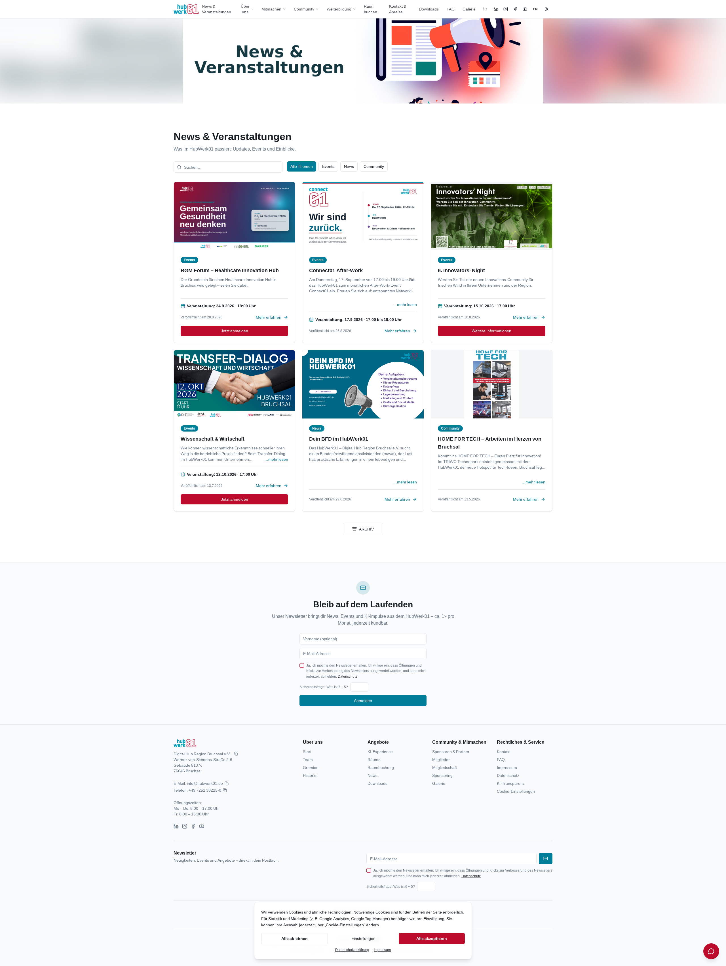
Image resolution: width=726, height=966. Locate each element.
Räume (374, 759)
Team (308, 759)
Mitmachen (271, 9)
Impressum (507, 767)
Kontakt (503, 751)
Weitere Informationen (491, 331)
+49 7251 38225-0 (205, 790)
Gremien (310, 767)
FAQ (451, 9)
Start (307, 751)
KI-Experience (380, 751)
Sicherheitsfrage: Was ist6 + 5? (390, 886)
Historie (309, 775)
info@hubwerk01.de (205, 783)
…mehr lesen (405, 304)
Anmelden (363, 700)
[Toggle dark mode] (546, 9)
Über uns (245, 9)
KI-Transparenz (511, 783)
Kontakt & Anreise (397, 9)
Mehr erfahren (268, 317)
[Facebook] (515, 9)
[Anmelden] (545, 858)
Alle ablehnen (294, 938)
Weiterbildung (339, 9)
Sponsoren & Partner (450, 751)
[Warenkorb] (484, 9)
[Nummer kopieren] (225, 790)
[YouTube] (524, 9)
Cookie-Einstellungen (516, 791)
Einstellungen (363, 938)
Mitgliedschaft (444, 767)
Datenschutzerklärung (352, 950)
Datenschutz (347, 676)
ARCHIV (366, 529)
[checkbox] (301, 665)
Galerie (469, 9)
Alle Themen (301, 166)
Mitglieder (441, 759)
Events (328, 166)
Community (304, 9)
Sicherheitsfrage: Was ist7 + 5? (323, 687)
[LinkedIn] (496, 9)
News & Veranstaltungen (216, 9)
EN (535, 9)
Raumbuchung (381, 767)
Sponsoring (442, 775)
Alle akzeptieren (431, 938)
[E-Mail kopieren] (227, 783)
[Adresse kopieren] (236, 754)
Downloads (429, 9)
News (349, 166)
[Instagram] (505, 9)
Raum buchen (370, 9)
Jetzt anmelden (234, 331)
